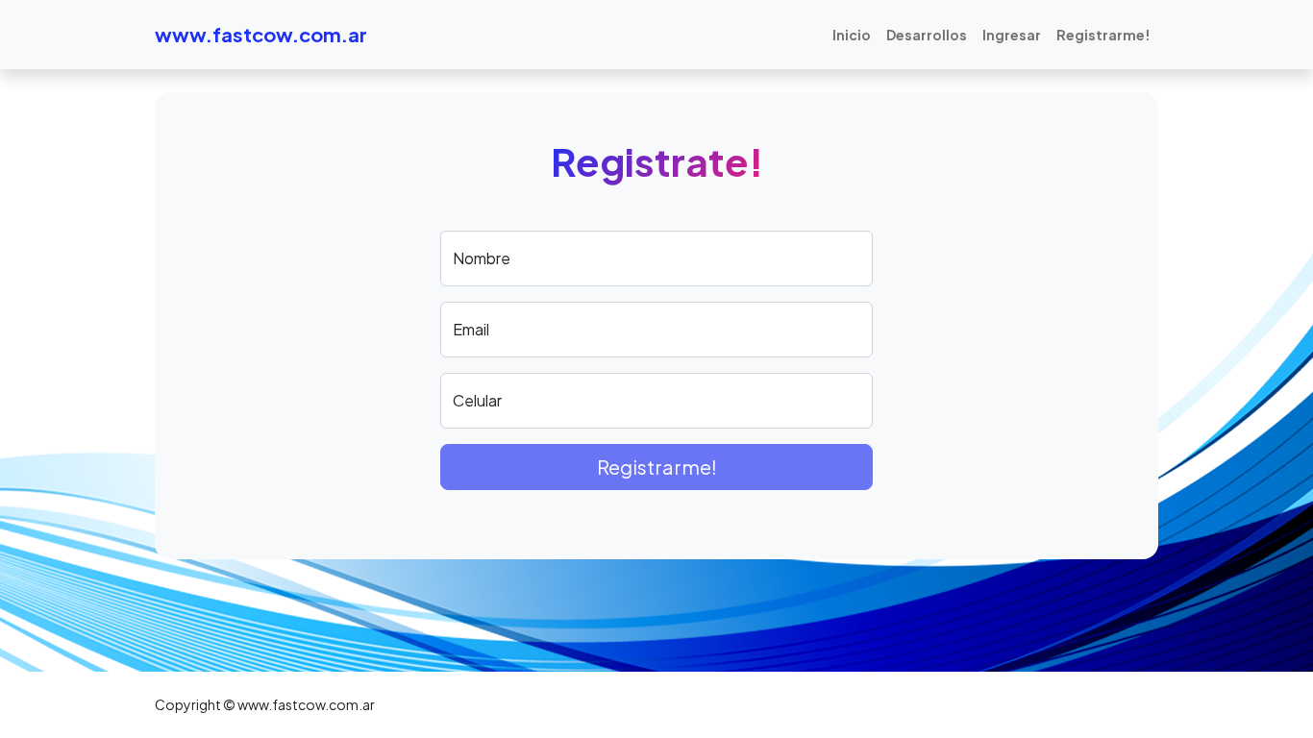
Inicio (851, 34)
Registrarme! (1103, 34)
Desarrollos (926, 34)
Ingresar (1011, 34)
